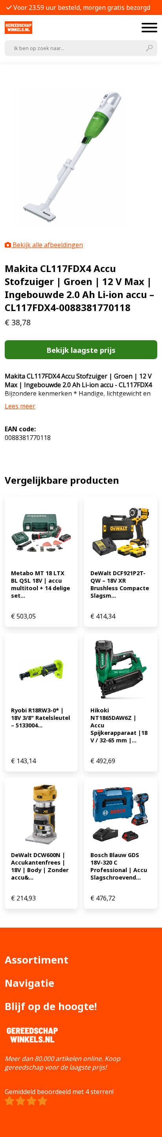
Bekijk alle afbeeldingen (47, 244)
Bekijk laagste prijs (81, 350)
